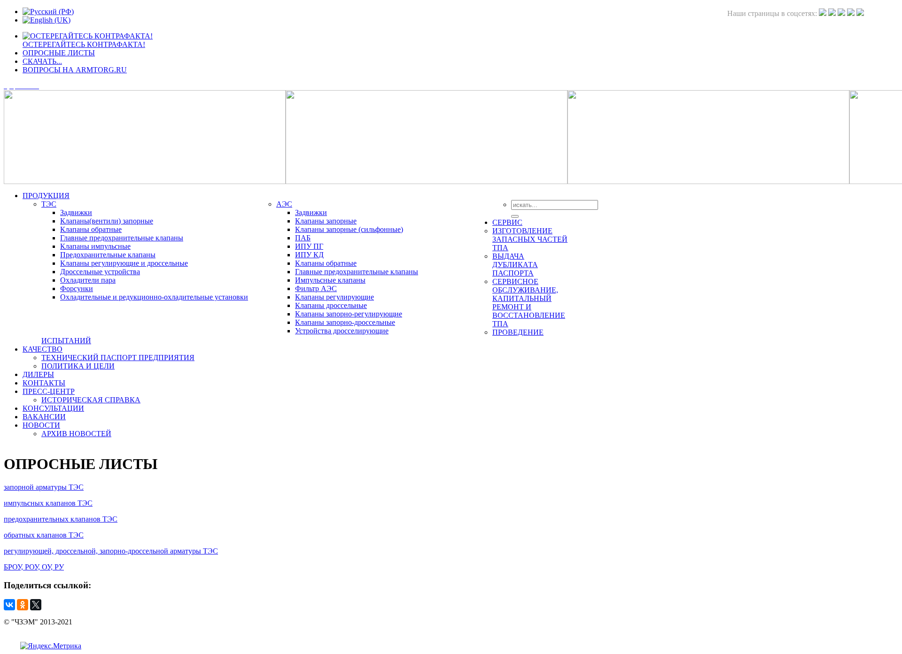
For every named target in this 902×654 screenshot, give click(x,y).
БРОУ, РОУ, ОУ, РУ (34, 567)
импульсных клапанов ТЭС (48, 503)
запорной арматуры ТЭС (44, 487)
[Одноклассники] (22, 604)
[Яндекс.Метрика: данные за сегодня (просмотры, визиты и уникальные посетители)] (50, 646)
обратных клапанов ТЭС (44, 535)
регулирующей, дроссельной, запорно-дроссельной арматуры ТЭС (111, 551)
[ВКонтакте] (9, 604)
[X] (35, 604)
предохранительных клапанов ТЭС (60, 519)
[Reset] (515, 216)
